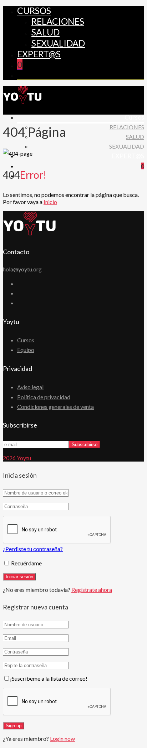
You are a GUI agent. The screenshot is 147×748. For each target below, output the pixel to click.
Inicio (50, 201)
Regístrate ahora (91, 589)
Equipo (25, 349)
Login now (62, 738)
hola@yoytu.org (22, 269)
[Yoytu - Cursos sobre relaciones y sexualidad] (22, 101)
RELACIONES (57, 21)
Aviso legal (30, 386)
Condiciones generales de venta (55, 406)
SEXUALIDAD (58, 43)
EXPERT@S (39, 53)
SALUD (45, 31)
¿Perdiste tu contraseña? (33, 548)
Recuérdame (26, 563)
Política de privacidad (43, 397)
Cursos (34, 10)
